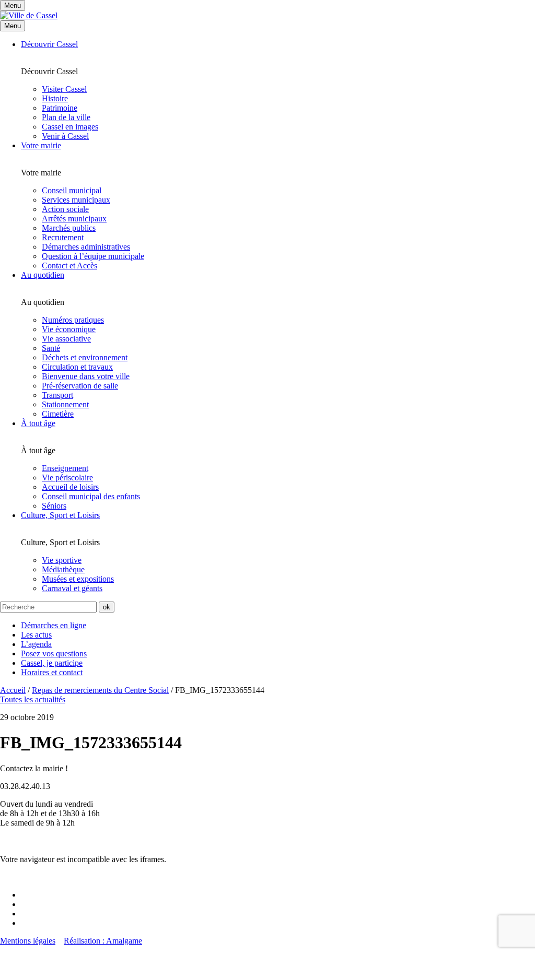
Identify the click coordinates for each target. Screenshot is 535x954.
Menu (12, 26)
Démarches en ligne (53, 625)
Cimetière (58, 413)
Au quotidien (42, 274)
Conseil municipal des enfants (91, 496)
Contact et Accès (69, 265)
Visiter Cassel (64, 89)
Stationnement (65, 404)
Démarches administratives (86, 246)
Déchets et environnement (84, 357)
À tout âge (38, 423)
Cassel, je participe (52, 662)
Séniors (54, 505)
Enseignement (65, 468)
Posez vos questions (54, 653)
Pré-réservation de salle (80, 385)
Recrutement (63, 237)
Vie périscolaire (67, 477)
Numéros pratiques (73, 319)
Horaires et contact (52, 672)
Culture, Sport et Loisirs (60, 515)
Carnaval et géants (72, 588)
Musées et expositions (78, 578)
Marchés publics (69, 227)
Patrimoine (59, 107)
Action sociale (65, 209)
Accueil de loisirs (70, 486)
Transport (57, 395)
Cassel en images (70, 126)
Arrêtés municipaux (74, 218)
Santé (51, 348)
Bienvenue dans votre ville (86, 376)
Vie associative (66, 338)
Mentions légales (27, 940)
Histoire (55, 98)
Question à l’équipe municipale (93, 256)
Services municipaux (76, 199)
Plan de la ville (66, 117)
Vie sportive (62, 560)
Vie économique (69, 329)
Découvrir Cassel (49, 44)
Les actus (36, 634)
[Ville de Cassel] (28, 15)
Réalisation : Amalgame (103, 940)
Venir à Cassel (65, 136)
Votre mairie (41, 145)
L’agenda (36, 644)
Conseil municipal (71, 190)
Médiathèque (63, 569)
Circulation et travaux (77, 366)
